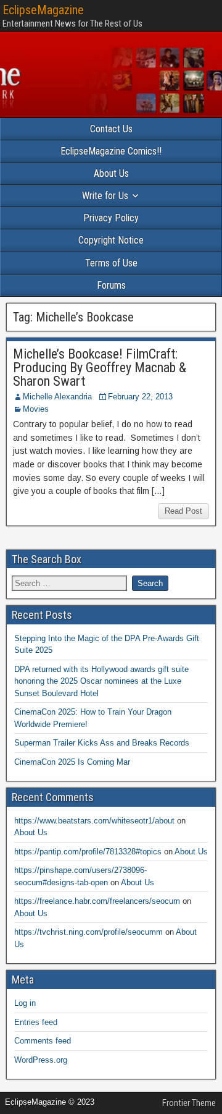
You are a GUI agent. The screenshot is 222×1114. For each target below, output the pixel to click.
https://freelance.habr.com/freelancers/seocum (97, 901)
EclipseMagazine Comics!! (111, 151)
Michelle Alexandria (57, 396)
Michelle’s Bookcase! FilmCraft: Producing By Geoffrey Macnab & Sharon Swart (99, 367)
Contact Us (111, 129)
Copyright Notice (111, 240)
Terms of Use (111, 263)
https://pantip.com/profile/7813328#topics (88, 851)
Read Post (183, 511)
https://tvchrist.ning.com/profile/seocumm (88, 932)
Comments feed (42, 1040)
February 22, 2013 (140, 396)
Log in (25, 1003)
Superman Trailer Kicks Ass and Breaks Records (101, 742)
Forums (111, 285)
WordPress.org (40, 1060)
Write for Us (105, 196)
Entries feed (35, 1022)
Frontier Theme (189, 1102)
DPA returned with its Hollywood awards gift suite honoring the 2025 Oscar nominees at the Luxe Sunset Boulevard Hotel (101, 681)
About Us (111, 173)
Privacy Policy (111, 218)
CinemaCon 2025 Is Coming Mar (72, 762)
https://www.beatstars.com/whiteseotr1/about (94, 820)
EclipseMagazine (43, 9)
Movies (36, 409)
